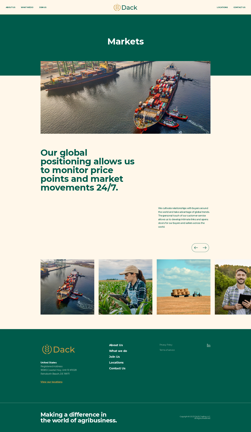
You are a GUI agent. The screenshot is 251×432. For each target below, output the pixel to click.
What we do (27, 7)
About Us (10, 7)
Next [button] (204, 247)
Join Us (42, 7)
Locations (222, 7)
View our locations (51, 382)
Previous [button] (196, 247)
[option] (70, 287)
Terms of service (167, 350)
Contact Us (239, 7)
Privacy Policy (165, 344)
